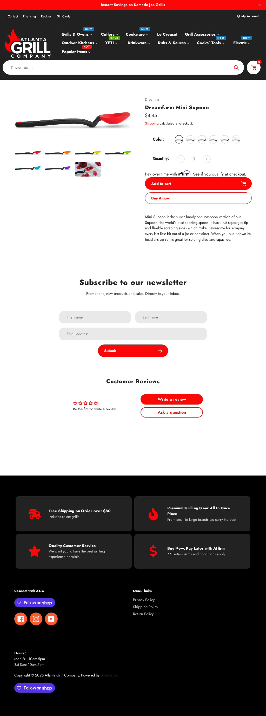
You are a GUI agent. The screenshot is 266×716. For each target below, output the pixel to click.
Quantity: (161, 158)
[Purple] (236, 139)
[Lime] (213, 139)
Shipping (152, 123)
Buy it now (160, 198)
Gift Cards (63, 16)
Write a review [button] (172, 399)
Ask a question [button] (172, 412)
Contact (13, 16)
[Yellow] (202, 139)
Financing (29, 16)
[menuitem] (77, 34)
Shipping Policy (145, 606)
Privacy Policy (144, 599)
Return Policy (143, 613)
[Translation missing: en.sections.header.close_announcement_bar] (259, 5)
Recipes (46, 16)
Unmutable (109, 675)
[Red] (179, 139)
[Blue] (225, 139)
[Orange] (190, 139)
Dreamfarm (153, 99)
